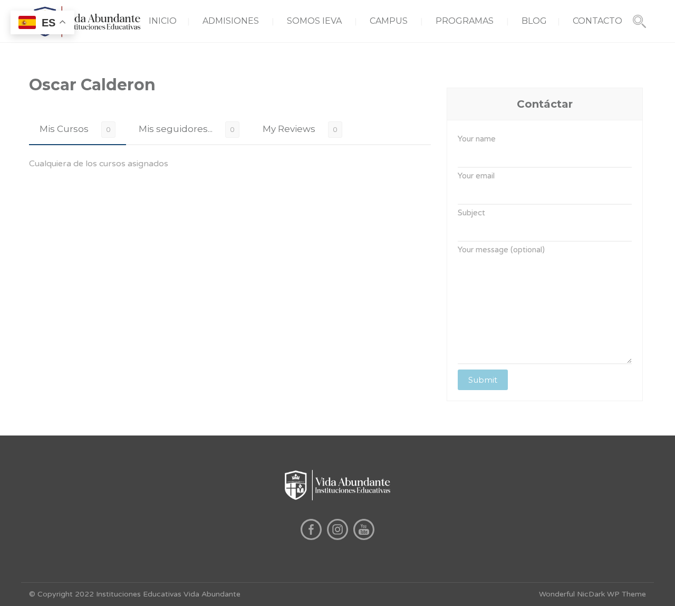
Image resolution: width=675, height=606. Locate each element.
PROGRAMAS (465, 21)
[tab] (77, 129)
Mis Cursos (64, 129)
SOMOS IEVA (314, 21)
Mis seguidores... (176, 129)
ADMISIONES (230, 21)
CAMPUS (389, 21)
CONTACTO (597, 21)
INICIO (163, 21)
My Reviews (289, 129)
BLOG (534, 21)
